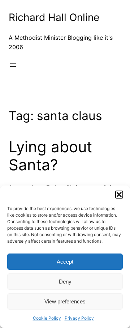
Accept (65, 262)
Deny (65, 281)
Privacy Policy (79, 318)
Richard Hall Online (54, 17)
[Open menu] (13, 65)
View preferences (65, 301)
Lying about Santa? (50, 156)
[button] (119, 194)
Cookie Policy (47, 318)
